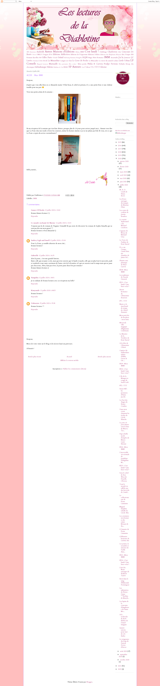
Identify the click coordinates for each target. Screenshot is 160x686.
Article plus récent (34, 357)
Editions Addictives (61, 54)
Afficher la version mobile (69, 360)
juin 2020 (123, 181)
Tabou (87, 67)
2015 (120, 142)
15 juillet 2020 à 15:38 (47, 303)
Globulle (54, 58)
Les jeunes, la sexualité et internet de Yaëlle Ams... (124, 548)
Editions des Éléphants (107, 55)
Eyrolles (35, 57)
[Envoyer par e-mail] (66, 195)
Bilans (77, 52)
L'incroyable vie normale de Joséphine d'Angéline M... (124, 457)
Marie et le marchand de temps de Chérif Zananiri (124, 308)
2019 (120, 155)
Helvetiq (67, 58)
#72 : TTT (123, 385)
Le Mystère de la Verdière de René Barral (124, 337)
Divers (34, 54)
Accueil (69, 357)
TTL (92, 67)
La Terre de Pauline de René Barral (124, 242)
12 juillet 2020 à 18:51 (46, 277)
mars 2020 (124, 172)
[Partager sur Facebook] (71, 195)
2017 (120, 149)
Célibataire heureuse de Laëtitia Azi (124, 538)
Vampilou (34, 277)
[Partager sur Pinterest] (73, 195)
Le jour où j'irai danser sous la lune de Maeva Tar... (124, 426)
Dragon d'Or (47, 54)
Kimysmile (35, 290)
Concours (126, 51)
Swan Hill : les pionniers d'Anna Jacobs (124, 393)
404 (28, 52)
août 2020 (123, 651)
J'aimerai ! (127, 57)
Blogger (89, 682)
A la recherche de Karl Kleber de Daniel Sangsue (124, 619)
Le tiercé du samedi (106, 61)
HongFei (79, 58)
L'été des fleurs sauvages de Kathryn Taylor (124, 571)
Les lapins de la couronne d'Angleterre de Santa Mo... (124, 606)
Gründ (60, 57)
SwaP (83, 67)
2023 (120, 669)
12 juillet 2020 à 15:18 (57, 240)
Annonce (33, 52)
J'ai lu (121, 57)
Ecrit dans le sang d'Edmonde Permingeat (124, 582)
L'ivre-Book (43, 61)
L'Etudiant (35, 61)
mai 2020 (123, 178)
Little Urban (124, 60)
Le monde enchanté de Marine (43, 223)
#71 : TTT (123, 301)
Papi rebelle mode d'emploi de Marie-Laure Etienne (124, 439)
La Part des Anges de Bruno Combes (124, 403)
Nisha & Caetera (95, 64)
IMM (107, 57)
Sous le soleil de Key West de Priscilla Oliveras (124, 477)
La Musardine (54, 60)
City (119, 52)
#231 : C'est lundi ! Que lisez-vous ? (124, 284)
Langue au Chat (66, 61)
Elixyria (118, 55)
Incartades (114, 57)
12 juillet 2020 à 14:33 (63, 223)
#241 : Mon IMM (124, 556)
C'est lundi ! (92, 51)
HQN (85, 57)
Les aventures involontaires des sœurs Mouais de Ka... (124, 521)
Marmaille (53, 64)
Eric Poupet (126, 54)
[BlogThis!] (68, 195)
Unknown (35, 303)
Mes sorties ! (73, 64)
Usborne (103, 67)
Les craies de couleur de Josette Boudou (124, 213)
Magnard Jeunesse (42, 64)
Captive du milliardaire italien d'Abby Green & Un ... (124, 355)
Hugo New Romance (96, 57)
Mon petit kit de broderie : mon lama (124, 317)
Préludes (122, 64)
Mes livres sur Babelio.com (122, 130)
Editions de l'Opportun (79, 54)
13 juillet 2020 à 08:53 (48, 290)
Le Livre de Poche (80, 60)
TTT (96, 67)
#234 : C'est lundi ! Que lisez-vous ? (124, 562)
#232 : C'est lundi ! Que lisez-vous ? (124, 371)
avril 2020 (123, 175)
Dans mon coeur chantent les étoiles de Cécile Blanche (124, 414)
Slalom (50, 67)
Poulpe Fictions (111, 64)
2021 (120, 666)
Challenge (103, 52)
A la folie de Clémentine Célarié (124, 345)
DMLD (39, 54)
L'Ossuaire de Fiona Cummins (124, 531)
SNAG (65, 67)
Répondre (34, 216)
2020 (120, 158)
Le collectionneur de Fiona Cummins (124, 499)
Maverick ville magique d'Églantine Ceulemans (124, 327)
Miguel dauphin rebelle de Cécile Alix (124, 510)
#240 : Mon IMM (124, 448)
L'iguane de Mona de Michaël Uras (124, 234)
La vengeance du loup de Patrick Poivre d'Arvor (124, 643)
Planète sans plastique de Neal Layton (124, 263)
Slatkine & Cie (58, 67)
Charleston (112, 51)
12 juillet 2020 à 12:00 (52, 210)
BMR (82, 52)
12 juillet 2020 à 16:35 (46, 255)
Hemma (73, 58)
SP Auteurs (75, 67)
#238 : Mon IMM (124, 271)
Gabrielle (34, 255)
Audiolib (40, 51)
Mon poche (82, 64)
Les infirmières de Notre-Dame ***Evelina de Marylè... (124, 593)
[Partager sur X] (70, 195)
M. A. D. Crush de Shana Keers (123, 193)
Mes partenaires (63, 64)
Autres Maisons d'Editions (59, 51)
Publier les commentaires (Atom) (74, 369)
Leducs (115, 61)
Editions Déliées (94, 54)
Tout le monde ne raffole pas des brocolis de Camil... (124, 488)
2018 (120, 152)
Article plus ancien (104, 357)
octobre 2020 (124, 660)
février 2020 (124, 166)
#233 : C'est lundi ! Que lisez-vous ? (124, 468)
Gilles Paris (47, 57)
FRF (40, 58)
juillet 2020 (124, 185)
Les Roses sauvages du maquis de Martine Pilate (124, 203)
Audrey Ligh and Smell (40, 240)
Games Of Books (37, 210)
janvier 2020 (124, 161)
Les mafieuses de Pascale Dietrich (124, 277)
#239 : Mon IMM (124, 365)
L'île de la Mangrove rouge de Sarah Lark (124, 379)
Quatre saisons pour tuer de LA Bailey (124, 632)
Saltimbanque (40, 67)
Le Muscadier (93, 61)
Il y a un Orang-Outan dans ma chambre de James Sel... (124, 252)
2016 (120, 145)
